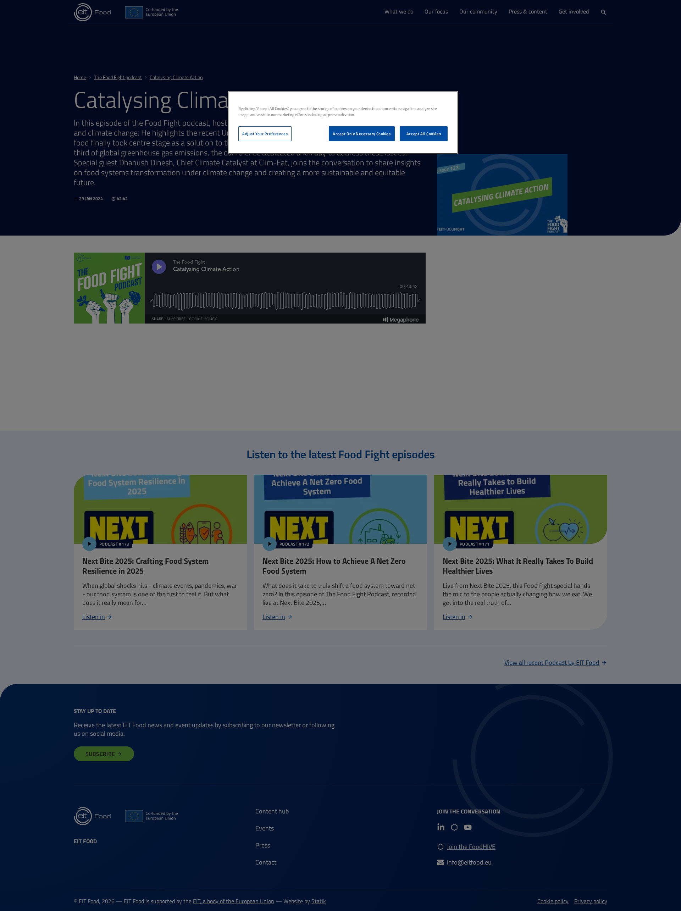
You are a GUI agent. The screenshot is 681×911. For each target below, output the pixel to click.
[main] (343, 122)
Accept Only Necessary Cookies (362, 134)
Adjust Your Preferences (265, 134)
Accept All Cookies (423, 134)
